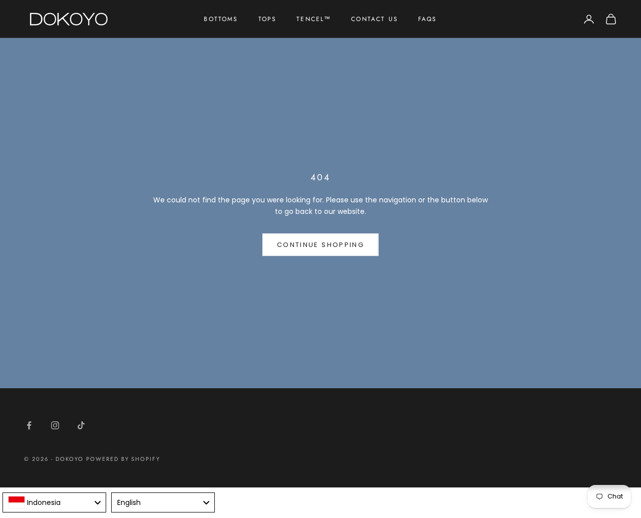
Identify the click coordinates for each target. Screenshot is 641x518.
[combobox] (54, 502)
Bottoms (221, 19)
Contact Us (374, 19)
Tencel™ (313, 19)
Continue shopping (320, 244)
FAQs (427, 19)
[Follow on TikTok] (81, 425)
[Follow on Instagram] (55, 425)
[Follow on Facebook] (29, 425)
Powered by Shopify (123, 459)
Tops (267, 19)
